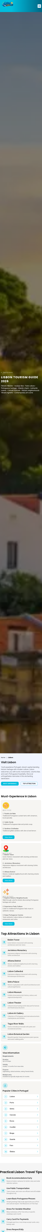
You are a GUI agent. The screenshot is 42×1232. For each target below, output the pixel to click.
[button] (39, 6)
